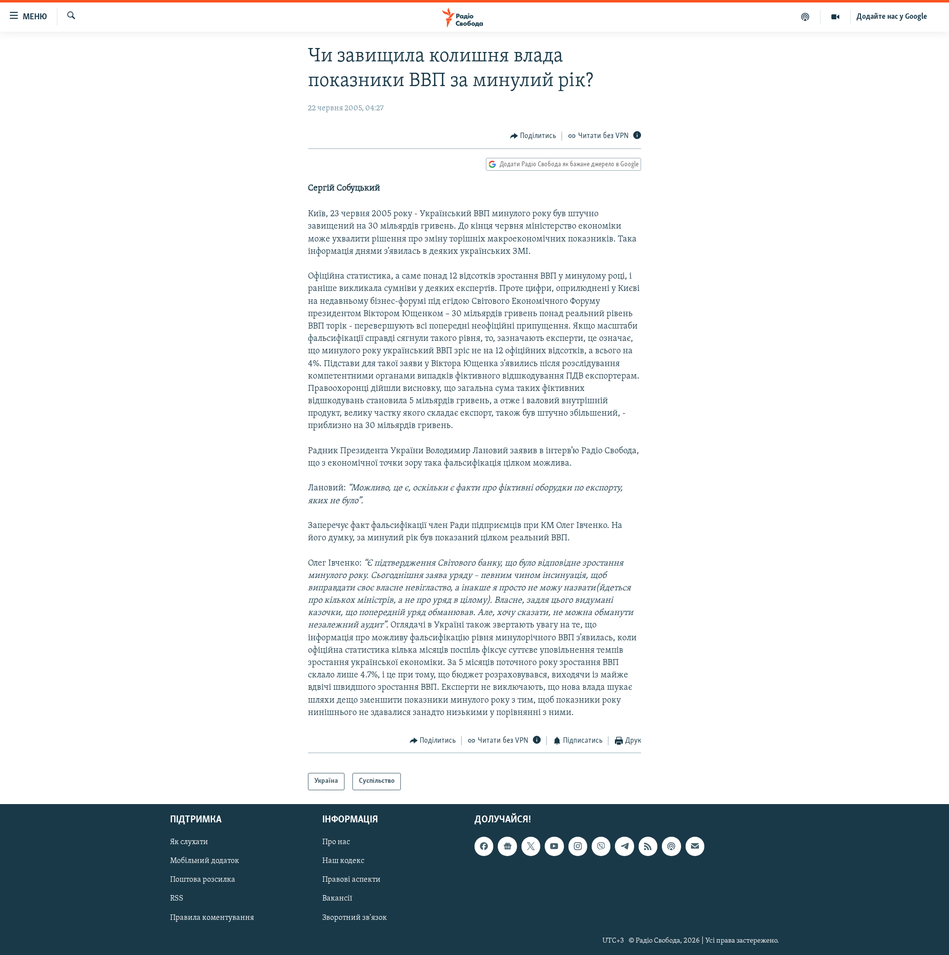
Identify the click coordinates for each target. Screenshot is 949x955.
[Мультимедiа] (835, 17)
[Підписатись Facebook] (483, 846)
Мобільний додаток (204, 861)
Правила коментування (212, 917)
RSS (176, 899)
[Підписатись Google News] (507, 846)
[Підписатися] (695, 846)
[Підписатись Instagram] (577, 846)
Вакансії (337, 899)
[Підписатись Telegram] (624, 846)
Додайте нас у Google (892, 17)
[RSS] (648, 846)
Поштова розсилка (202, 880)
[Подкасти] (805, 17)
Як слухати (189, 842)
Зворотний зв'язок (354, 917)
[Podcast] (671, 846)
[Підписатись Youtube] (554, 846)
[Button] (533, 136)
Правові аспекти (351, 880)
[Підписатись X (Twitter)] (530, 846)
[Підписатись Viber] (601, 846)
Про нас (336, 842)
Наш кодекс (343, 861)
